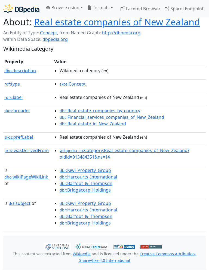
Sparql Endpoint (186, 9)
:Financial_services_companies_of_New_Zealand (112, 117)
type (12, 84)
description (20, 71)
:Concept (73, 84)
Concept (48, 33)
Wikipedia (82, 253)
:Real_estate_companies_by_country (100, 111)
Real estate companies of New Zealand (117, 22)
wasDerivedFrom (26, 150)
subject (19, 203)
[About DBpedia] (21, 8)
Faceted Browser (143, 9)
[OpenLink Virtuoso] (57, 246)
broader (17, 111)
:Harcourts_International (88, 177)
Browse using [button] (64, 8)
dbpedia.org (55, 39)
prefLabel (18, 137)
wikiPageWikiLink (26, 177)
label (13, 97)
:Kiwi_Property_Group (85, 170)
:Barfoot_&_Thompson (86, 183)
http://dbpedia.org (121, 33)
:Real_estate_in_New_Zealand (93, 124)
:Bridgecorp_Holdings (85, 190)
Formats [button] (100, 8)
